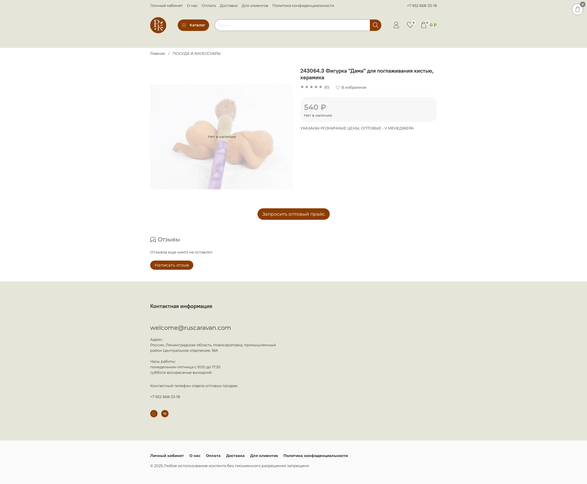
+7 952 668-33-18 (422, 5)
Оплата (209, 5)
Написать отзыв (172, 265)
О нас (192, 5)
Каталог (197, 25)
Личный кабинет (166, 5)
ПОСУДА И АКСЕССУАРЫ (197, 53)
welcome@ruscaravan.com (190, 327)
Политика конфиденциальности (303, 5)
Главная (157, 53)
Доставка (229, 5)
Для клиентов (255, 5)
